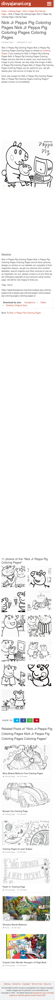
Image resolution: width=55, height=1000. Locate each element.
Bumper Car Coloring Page (15, 811)
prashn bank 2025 (38, 995)
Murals (7, 928)
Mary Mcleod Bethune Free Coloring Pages (23, 773)
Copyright (26, 984)
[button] (49, 3)
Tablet (43, 302)
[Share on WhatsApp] (30, 720)
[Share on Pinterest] (36, 720)
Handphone (29, 302)
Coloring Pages (7, 42)
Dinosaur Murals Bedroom (15, 924)
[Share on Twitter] (17, 720)
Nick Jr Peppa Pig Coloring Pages (25, 312)
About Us (47, 984)
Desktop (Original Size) (16, 305)
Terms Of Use (37, 984)
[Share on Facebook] (23, 720)
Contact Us (16, 984)
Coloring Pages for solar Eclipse (17, 848)
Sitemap (7, 984)
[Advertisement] (27, 112)
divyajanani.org (16, 3)
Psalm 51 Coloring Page (14, 886)
